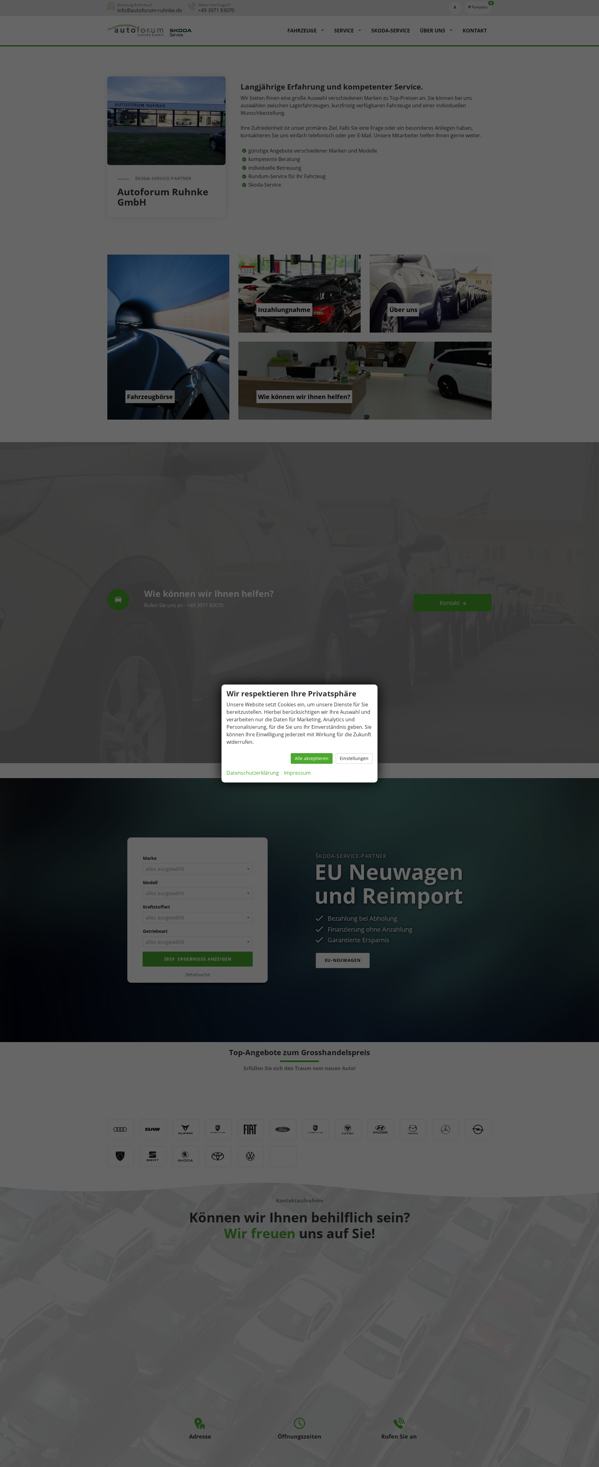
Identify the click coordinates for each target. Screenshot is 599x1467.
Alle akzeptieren (312, 758)
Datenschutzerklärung (252, 772)
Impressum (297, 772)
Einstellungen (354, 758)
